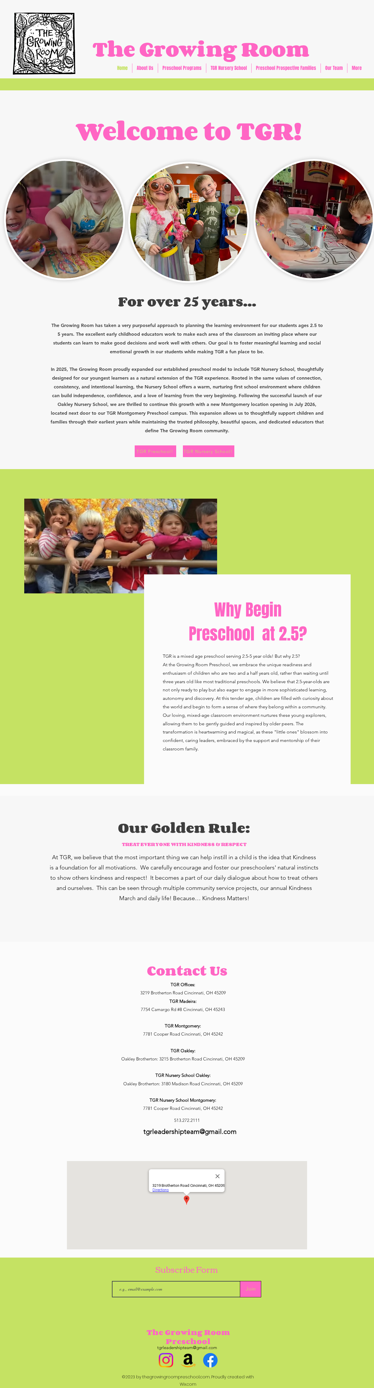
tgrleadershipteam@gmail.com (190, 1132)
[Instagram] (166, 1360)
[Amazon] (188, 1360)
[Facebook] (210, 1360)
